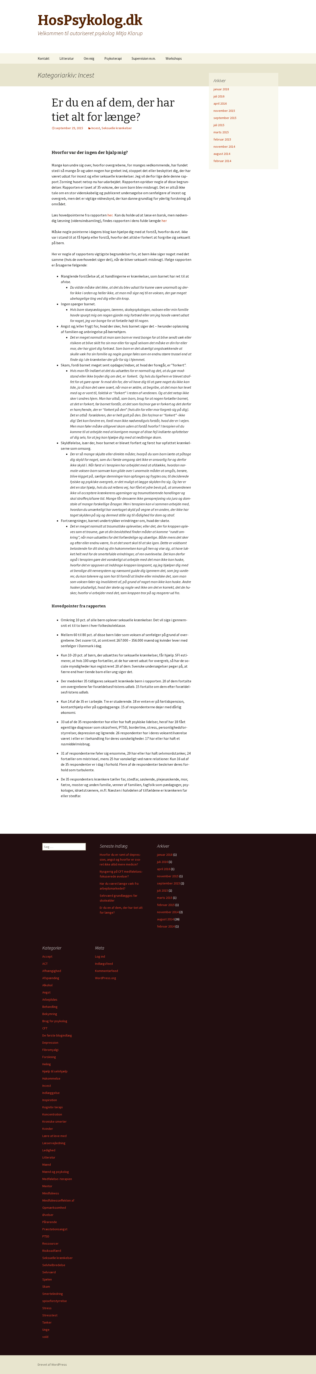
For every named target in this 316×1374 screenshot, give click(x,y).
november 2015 (224, 111)
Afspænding (50, 978)
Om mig (89, 58)
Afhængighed (51, 971)
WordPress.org (105, 978)
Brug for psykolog (54, 1021)
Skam (46, 1286)
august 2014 (222, 154)
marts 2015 (221, 132)
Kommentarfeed (106, 971)
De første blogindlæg (57, 1035)
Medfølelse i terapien (57, 1179)
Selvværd (49, 1272)
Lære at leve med (54, 1136)
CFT (44, 1028)
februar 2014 (222, 161)
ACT (45, 964)
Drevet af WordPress (52, 1364)
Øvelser (47, 1215)
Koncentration (52, 1114)
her (109, 215)
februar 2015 (222, 139)
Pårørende (49, 1222)
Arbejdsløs (49, 999)
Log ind (100, 956)
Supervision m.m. (144, 58)
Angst (46, 992)
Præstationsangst (54, 1229)
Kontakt (44, 58)
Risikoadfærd (51, 1251)
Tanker (47, 1322)
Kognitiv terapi (52, 1107)
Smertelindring (52, 1294)
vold (45, 1337)
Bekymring (49, 1014)
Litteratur (66, 58)
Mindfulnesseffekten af (58, 1200)
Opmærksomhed (54, 1207)
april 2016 (220, 103)
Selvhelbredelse (53, 1265)
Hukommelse (51, 1078)
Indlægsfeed (104, 964)
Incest (95, 128)
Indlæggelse (51, 1093)
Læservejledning (53, 1143)
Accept (47, 956)
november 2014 (224, 146)
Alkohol (47, 985)
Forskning (49, 1057)
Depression (50, 1042)
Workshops (174, 58)
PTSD (45, 1236)
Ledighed (48, 1150)
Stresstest (49, 1315)
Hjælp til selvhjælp (55, 1071)
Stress (47, 1308)
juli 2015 (219, 125)
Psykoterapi (113, 58)
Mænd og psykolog (55, 1172)
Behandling (50, 1007)
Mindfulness (50, 1193)
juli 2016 (219, 96)
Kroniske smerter (54, 1121)
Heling (46, 1064)
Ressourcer (50, 1243)
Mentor (47, 1186)
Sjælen (47, 1279)
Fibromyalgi (50, 1050)
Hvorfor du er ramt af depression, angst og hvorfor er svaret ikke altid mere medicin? (120, 859)
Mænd (46, 1164)
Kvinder (47, 1129)
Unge (46, 1329)
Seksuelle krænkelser (117, 128)
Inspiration (49, 1100)
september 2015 (225, 118)
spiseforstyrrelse (54, 1301)
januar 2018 (221, 89)
